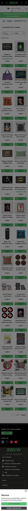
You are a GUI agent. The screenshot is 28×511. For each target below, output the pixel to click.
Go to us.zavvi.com (14, 503)
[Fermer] (26, 490)
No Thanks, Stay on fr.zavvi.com (14, 508)
